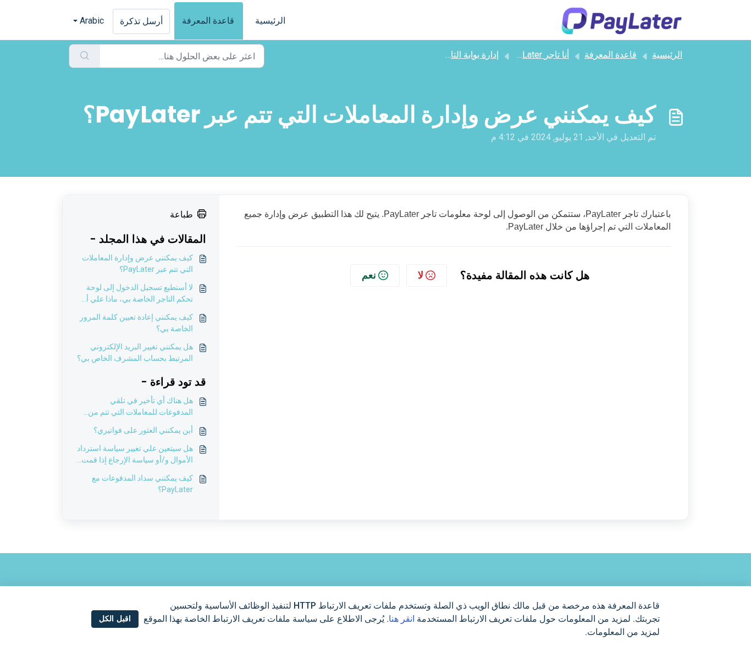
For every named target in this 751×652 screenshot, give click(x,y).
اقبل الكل (115, 618)
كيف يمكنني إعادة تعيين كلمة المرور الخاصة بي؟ (136, 323)
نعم (369, 275)
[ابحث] (84, 56)
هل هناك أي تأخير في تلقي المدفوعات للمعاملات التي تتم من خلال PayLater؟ (140, 407)
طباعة (181, 214)
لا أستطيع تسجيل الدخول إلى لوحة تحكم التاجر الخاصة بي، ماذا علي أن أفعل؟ (137, 294)
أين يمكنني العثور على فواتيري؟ (143, 430)
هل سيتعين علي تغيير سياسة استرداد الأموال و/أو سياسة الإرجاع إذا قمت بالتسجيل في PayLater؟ (135, 455)
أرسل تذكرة (141, 21)
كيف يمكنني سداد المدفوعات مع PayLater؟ (142, 483)
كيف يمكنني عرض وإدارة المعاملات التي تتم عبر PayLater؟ (137, 263)
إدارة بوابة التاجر (469, 54)
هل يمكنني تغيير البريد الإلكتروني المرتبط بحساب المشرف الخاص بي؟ (135, 352)
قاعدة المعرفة (208, 20)
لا (420, 275)
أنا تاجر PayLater (538, 54)
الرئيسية (270, 20)
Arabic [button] (92, 20)
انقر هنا (402, 619)
